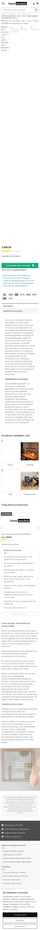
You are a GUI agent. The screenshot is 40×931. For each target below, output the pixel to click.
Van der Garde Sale (11, 880)
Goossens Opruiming (12, 883)
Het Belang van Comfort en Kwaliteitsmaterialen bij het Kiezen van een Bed (18, 594)
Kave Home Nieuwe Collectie (15, 876)
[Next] (35, 24)
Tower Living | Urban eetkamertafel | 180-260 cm (16, 534)
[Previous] (5, 24)
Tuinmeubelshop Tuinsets (14, 872)
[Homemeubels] (18, 3)
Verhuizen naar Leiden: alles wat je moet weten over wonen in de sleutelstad (18, 579)
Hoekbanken (11, 14)
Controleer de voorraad (18, 265)
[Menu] (3, 3)
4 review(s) (10, 540)
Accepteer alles (20, 915)
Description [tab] (8, 306)
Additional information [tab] (12, 311)
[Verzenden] (36, 10)
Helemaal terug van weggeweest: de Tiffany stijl (20, 602)
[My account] (34, 3)
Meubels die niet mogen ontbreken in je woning (19, 571)
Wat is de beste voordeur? (15, 608)
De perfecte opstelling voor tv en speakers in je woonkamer (18, 558)
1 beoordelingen (15, 251)
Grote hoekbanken (22, 14)
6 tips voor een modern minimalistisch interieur (20, 587)
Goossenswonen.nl (19, 270)
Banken (4, 14)
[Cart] (37, 3)
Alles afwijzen (20, 926)
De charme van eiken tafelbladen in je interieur (19, 564)
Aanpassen (20, 921)
